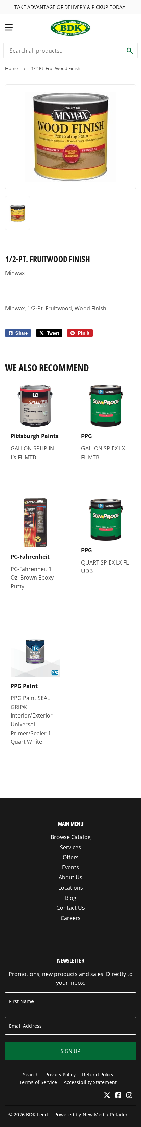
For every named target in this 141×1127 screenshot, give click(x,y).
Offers (71, 857)
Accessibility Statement (90, 1082)
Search (31, 1074)
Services (70, 847)
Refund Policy (97, 1074)
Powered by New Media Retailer (91, 1114)
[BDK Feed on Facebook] (118, 1095)
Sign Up (70, 1050)
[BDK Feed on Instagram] (129, 1095)
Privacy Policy (60, 1074)
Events (70, 867)
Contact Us (70, 908)
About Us (70, 877)
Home (11, 68)
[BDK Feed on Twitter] (107, 1095)
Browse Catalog (71, 837)
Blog (70, 898)
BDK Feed (37, 1114)
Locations (70, 887)
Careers (71, 918)
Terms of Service (38, 1082)
